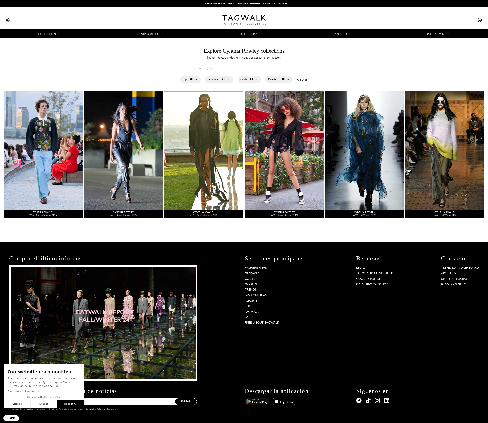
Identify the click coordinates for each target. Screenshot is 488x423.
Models (251, 284)
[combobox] (190, 79)
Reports (251, 300)
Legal (360, 267)
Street (250, 306)
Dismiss (17, 403)
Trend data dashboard (460, 267)
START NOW (281, 3)
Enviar (185, 401)
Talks (249, 317)
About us (448, 273)
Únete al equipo (454, 278)
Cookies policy (368, 278)
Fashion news (256, 295)
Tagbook (252, 311)
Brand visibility (453, 284)
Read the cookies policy (23, 391)
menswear (253, 273)
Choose (43, 403)
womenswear (256, 267)
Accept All (70, 403)
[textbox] (190, 79)
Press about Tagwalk (262, 322)
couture (252, 278)
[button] (11, 418)
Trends (250, 289)
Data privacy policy (372, 284)
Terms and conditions (374, 273)
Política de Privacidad (107, 409)
